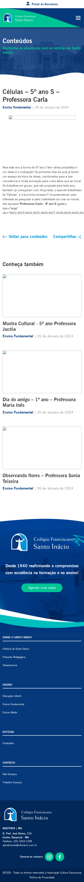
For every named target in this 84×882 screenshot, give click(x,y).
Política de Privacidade (42, 877)
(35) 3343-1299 (22, 841)
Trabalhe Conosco (12, 782)
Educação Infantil (12, 696)
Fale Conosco (10, 774)
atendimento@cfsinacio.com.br (20, 845)
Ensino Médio (10, 712)
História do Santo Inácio (16, 648)
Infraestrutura (10, 665)
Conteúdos (8, 743)
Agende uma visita (42, 588)
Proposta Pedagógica (14, 657)
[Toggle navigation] (78, 18)
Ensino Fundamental (17, 107)
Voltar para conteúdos (27, 236)
